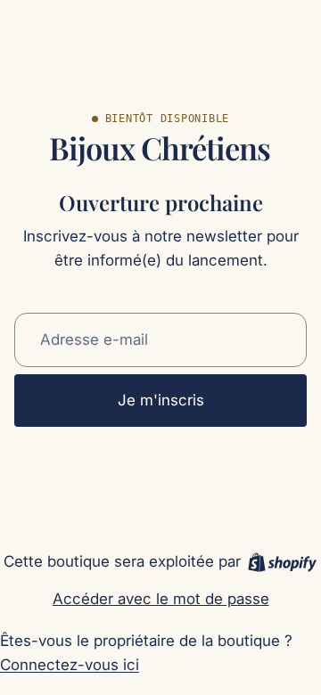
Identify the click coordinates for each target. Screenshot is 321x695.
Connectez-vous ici (69, 665)
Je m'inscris (161, 400)
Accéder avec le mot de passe (161, 599)
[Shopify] (282, 562)
